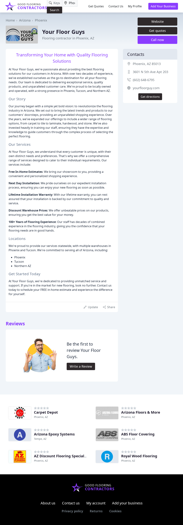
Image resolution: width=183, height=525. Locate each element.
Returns (96, 511)
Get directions (150, 97)
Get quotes (157, 30)
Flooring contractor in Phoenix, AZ (68, 38)
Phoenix (41, 20)
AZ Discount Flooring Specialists (62, 456)
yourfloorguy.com (146, 88)
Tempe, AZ (40, 438)
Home (10, 20)
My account (95, 503)
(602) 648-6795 (143, 80)
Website (157, 21)
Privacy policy (72, 511)
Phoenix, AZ (41, 417)
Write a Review (81, 366)
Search (54, 10)
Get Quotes (96, 6)
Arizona (25, 20)
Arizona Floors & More (140, 412)
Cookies (115, 511)
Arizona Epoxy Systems (54, 434)
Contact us (71, 503)
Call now (157, 40)
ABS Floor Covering (138, 434)
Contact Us (115, 6)
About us (48, 503)
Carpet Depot (46, 412)
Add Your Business (163, 6)
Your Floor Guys (63, 31)
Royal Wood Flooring (139, 456)
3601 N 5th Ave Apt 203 (150, 72)
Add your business (127, 503)
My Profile (135, 6)
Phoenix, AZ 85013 (147, 64)
